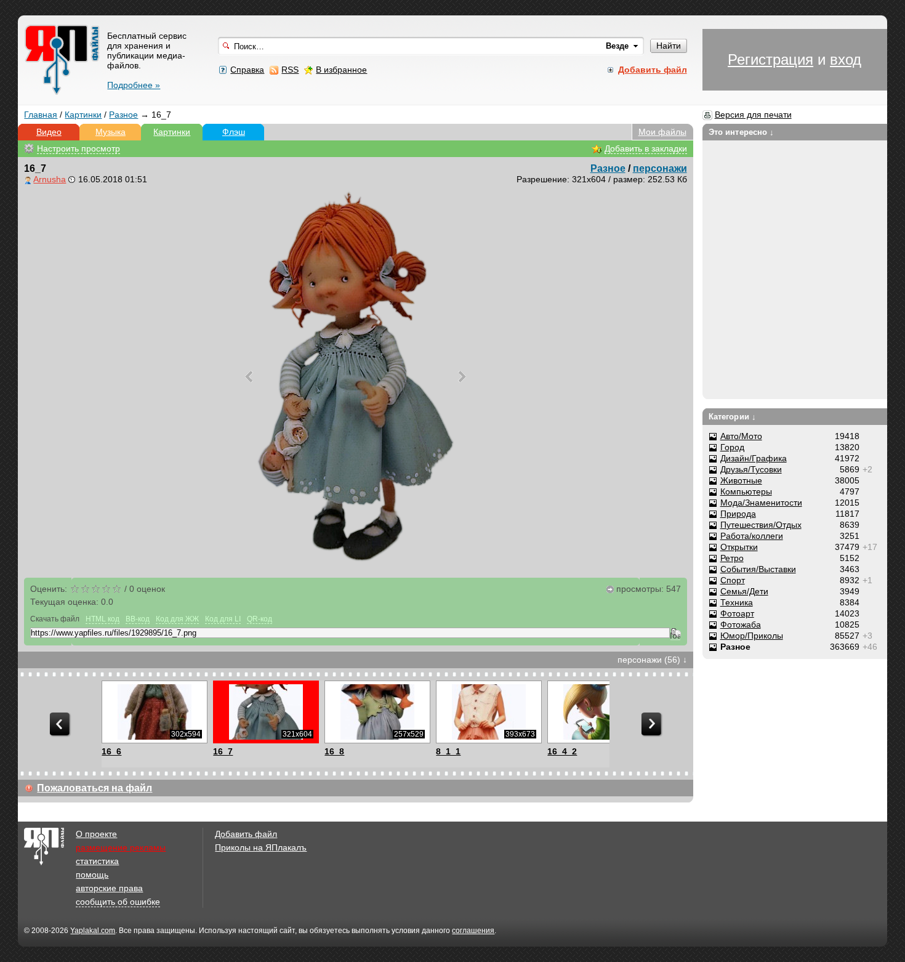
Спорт (732, 580)
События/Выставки (758, 569)
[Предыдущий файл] (249, 376)
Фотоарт (737, 613)
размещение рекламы (121, 847)
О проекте (96, 834)
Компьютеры (746, 491)
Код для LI (223, 619)
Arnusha (49, 179)
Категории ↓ (732, 416)
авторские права (109, 888)
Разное (123, 114)
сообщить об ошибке (118, 902)
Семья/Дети (744, 591)
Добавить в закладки (646, 148)
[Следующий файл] (462, 376)
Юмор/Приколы (751, 636)
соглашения (473, 930)
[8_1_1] (488, 712)
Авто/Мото (741, 436)
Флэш (233, 132)
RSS (290, 70)
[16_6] (154, 712)
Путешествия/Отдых (761, 525)
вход (845, 59)
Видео (49, 132)
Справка (247, 70)
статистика (97, 861)
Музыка (110, 132)
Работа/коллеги (751, 536)
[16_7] (265, 712)
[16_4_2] (600, 712)
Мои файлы (662, 132)
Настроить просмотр (78, 148)
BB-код (138, 619)
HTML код (102, 619)
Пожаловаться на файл (94, 788)
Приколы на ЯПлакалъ (261, 847)
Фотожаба (740, 624)
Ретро (732, 558)
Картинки (83, 114)
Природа (738, 514)
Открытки (739, 547)
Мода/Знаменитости (761, 502)
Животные (741, 480)
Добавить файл (246, 834)
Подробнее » (133, 85)
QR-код (259, 619)
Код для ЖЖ (177, 619)
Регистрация (770, 59)
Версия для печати (753, 114)
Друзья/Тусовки (751, 469)
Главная (40, 114)
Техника (736, 602)
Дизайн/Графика (753, 458)
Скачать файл (54, 619)
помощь (92, 874)
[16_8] (377, 712)
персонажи (660, 168)
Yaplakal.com (92, 930)
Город (732, 447)
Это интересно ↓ (741, 132)
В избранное (341, 70)
